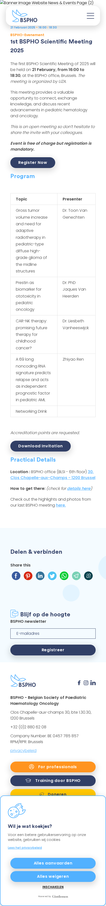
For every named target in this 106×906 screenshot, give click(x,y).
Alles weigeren (53, 876)
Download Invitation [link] (40, 446)
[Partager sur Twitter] (52, 575)
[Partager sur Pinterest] (28, 575)
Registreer (53, 650)
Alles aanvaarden (53, 863)
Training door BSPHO (57, 780)
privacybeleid (23, 750)
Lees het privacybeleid (25, 848)
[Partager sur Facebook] (15, 575)
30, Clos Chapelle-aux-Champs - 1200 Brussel (52, 475)
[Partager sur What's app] (64, 575)
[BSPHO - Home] (24, 15)
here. (61, 505)
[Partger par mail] (76, 575)
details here (78, 488)
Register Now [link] (32, 162)
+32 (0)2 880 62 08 (28, 727)
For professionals (57, 767)
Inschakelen (53, 887)
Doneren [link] (57, 794)
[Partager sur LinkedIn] (40, 575)
